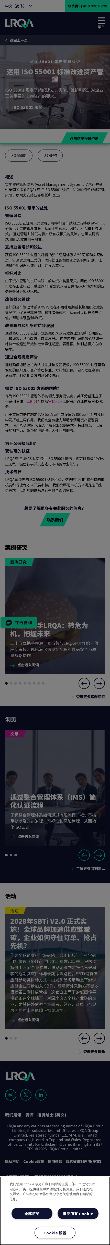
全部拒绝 (32, 1213)
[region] (55, 1210)
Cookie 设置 (54, 1232)
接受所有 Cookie (78, 1213)
